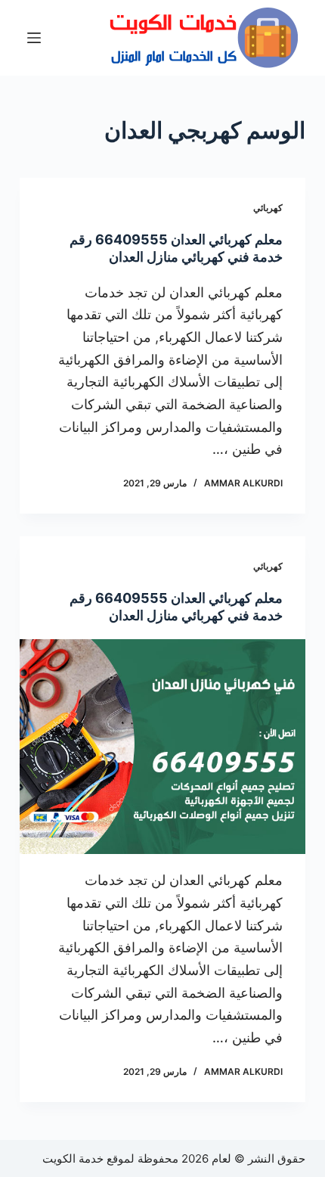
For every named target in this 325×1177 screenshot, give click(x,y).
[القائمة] (34, 38)
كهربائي (268, 207)
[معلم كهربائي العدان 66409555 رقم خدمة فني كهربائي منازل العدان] (162, 746)
